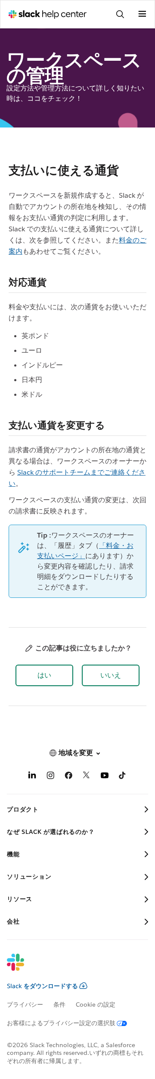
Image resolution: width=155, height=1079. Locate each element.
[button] (44, 675)
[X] (86, 776)
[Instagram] (50, 776)
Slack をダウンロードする (42, 986)
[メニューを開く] (142, 14)
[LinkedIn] (32, 776)
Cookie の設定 (95, 1004)
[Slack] (70, 968)
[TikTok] (123, 776)
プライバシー (25, 1004)
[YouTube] (104, 776)
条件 (59, 1004)
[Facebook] (68, 776)
